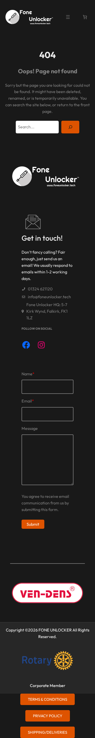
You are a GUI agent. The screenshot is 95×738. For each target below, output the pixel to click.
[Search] (70, 127)
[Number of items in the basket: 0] (85, 17)
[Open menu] (68, 17)
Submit (33, 524)
